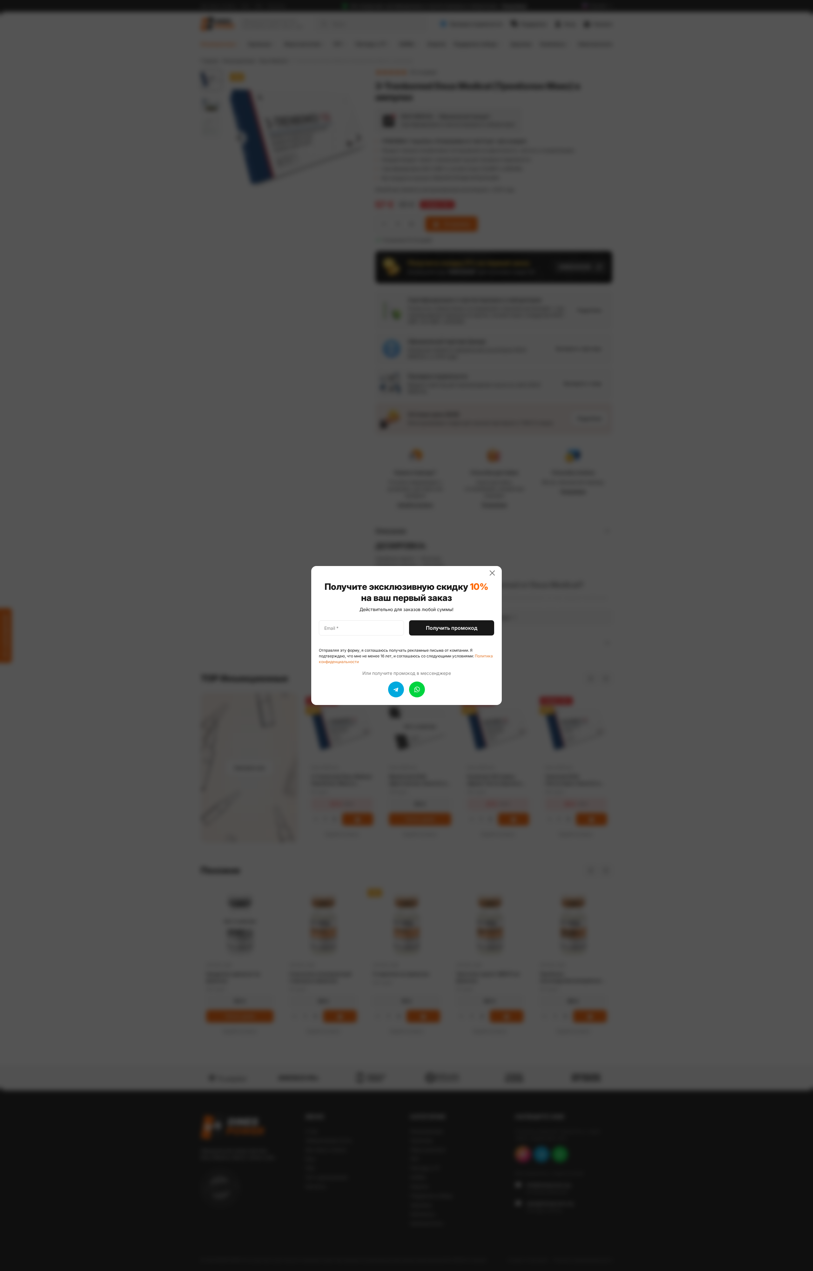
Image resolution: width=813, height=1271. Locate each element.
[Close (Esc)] (495, 573)
